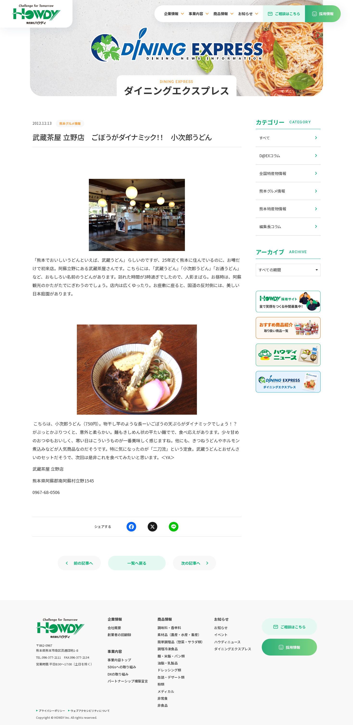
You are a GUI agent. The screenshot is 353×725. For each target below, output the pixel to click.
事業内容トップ (119, 659)
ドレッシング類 (169, 670)
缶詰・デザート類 (171, 677)
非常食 (163, 698)
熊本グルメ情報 (272, 191)
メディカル (166, 691)
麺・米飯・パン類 (171, 656)
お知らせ (221, 627)
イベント (221, 634)
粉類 (161, 684)
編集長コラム (270, 226)
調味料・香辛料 (169, 627)
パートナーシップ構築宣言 (128, 681)
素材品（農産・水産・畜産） (179, 634)
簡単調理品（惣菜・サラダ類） (181, 641)
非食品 (163, 705)
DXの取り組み (118, 674)
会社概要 (114, 627)
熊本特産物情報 (272, 209)
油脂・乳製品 (168, 663)
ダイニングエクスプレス (232, 648)
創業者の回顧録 (119, 634)
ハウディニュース (227, 641)
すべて (264, 138)
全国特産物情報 (272, 173)
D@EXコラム (269, 155)
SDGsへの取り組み (122, 666)
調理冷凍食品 (168, 648)
